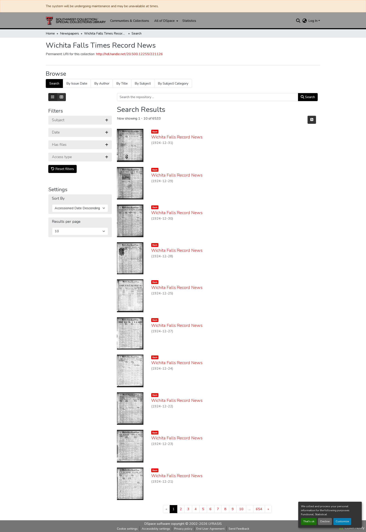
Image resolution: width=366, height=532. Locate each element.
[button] (76, 21)
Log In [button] (313, 20)
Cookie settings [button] (127, 529)
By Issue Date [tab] (76, 83)
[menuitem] (165, 20)
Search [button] (309, 97)
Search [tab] (54, 83)
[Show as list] (52, 97)
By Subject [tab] (143, 83)
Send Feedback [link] (239, 529)
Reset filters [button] (64, 169)
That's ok (308, 521)
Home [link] (50, 33)
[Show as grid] (61, 97)
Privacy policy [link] (183, 529)
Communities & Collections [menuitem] (129, 20)
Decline (325, 521)
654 (259, 509)
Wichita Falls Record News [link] (176, 137)
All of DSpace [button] (164, 20)
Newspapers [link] (69, 33)
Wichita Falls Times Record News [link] (105, 33)
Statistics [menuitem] (189, 20)
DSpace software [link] (157, 523)
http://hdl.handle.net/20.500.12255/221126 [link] (129, 54)
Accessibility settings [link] (156, 529)
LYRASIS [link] (215, 523)
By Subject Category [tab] (173, 83)
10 (241, 509)
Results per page (66, 221)
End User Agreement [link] (210, 529)
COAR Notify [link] (354, 528)
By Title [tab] (122, 83)
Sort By (58, 198)
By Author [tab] (101, 83)
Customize (342, 521)
